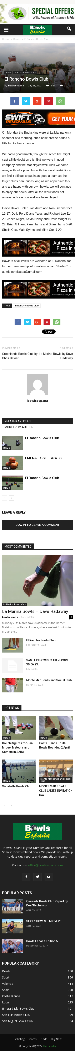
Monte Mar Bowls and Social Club (49, 680)
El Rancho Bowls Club (25, 72)
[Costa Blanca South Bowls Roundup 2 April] (56, 728)
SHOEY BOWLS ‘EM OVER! (43, 921)
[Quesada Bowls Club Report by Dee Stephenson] (12, 906)
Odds (43, 1039)
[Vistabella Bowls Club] (19, 771)
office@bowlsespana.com (45, 865)
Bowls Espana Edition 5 (42, 941)
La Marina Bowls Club (14, 604)
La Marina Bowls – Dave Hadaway (35, 611)
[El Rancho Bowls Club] (12, 443)
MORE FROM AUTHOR (19, 427)
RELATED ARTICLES (18, 421)
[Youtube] (49, 877)
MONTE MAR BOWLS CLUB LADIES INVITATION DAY (55, 791)
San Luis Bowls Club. (16, 1015)
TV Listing (19, 1039)
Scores (32, 1039)
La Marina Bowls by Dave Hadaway (56, 356)
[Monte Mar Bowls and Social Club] (12, 685)
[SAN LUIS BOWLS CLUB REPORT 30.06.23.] (12, 665)
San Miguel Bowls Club (17, 1021)
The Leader (49, 1046)
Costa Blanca (11, 996)
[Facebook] (26, 877)
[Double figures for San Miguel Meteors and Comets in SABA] (19, 728)
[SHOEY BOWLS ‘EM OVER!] (12, 926)
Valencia (7, 984)
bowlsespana (16, 85)
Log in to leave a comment (38, 524)
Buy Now (56, 1039)
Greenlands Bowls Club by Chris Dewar (20, 356)
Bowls (8, 72)
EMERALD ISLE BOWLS (43, 458)
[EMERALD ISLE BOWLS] (12, 463)
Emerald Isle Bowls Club (18, 1008)
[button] (69, 28)
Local (5, 1002)
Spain (5, 990)
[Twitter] (37, 877)
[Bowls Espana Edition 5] (12, 946)
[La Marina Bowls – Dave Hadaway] (37, 580)
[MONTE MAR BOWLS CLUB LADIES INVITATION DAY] (56, 771)
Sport (5, 977)
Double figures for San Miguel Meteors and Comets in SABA (17, 747)
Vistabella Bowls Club (16, 786)
